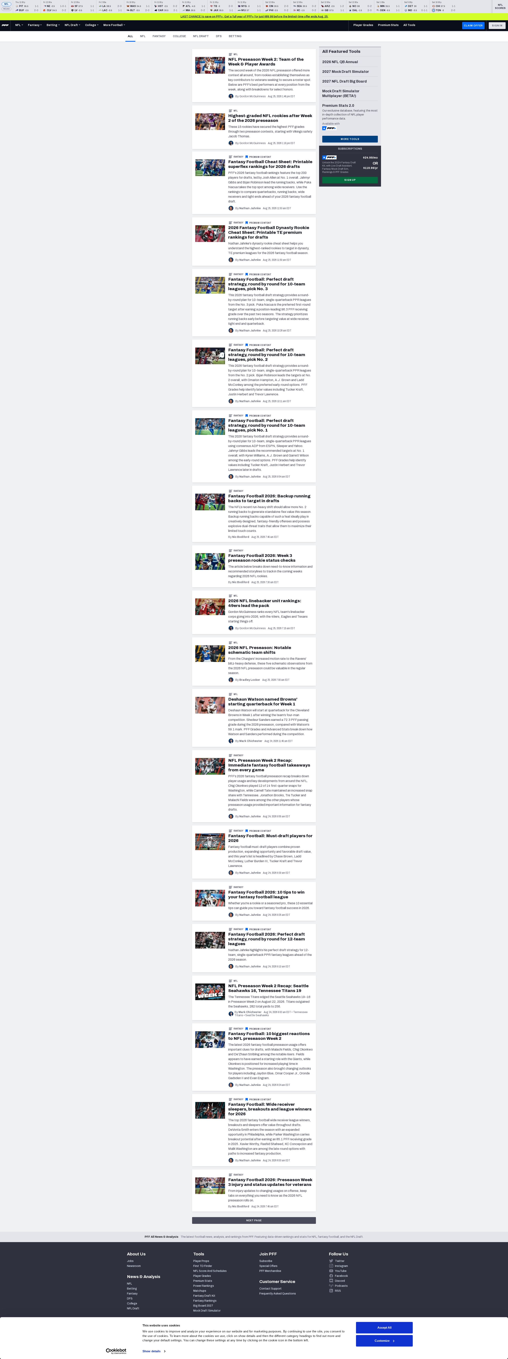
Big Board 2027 (203, 1305)
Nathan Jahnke (250, 208)
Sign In (497, 25)
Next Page (254, 1220)
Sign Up (350, 180)
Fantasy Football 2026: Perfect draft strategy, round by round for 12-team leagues (266, 939)
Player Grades (202, 1275)
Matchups (199, 1290)
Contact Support (270, 1288)
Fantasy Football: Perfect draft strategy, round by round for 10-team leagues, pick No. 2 (266, 355)
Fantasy (159, 36)
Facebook (341, 1275)
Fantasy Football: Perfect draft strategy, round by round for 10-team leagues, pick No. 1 (266, 425)
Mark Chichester (250, 741)
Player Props (201, 1261)
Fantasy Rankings (204, 1300)
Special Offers (268, 1266)
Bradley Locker (249, 679)
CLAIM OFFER (473, 25)
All (131, 36)
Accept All (384, 1327)
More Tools (350, 139)
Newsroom (134, 1266)
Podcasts (341, 1285)
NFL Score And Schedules (210, 1270)
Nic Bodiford (240, 537)
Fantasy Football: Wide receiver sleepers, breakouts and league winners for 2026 (270, 1109)
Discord (340, 1280)
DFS (219, 36)
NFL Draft (201, 36)
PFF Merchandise (270, 1270)
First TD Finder (202, 1266)
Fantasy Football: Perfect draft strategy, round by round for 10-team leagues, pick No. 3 (266, 284)
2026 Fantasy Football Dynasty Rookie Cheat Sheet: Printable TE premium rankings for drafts (268, 232)
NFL (6, 4)
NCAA (6, 9)
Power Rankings (203, 1285)
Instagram (341, 1266)
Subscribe (265, 1261)
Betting (235, 36)
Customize (382, 1340)
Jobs (130, 1261)
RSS (338, 1290)
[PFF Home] (5, 26)
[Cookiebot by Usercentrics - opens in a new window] (116, 1351)
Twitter (339, 1261)
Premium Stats (202, 1280)
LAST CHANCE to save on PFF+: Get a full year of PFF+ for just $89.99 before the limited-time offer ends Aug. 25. (254, 16)
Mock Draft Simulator (206, 1310)
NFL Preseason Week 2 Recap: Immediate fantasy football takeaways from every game (269, 765)
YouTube (340, 1270)
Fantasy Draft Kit (204, 1295)
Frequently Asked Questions (277, 1293)
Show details (151, 1351)
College (179, 36)
